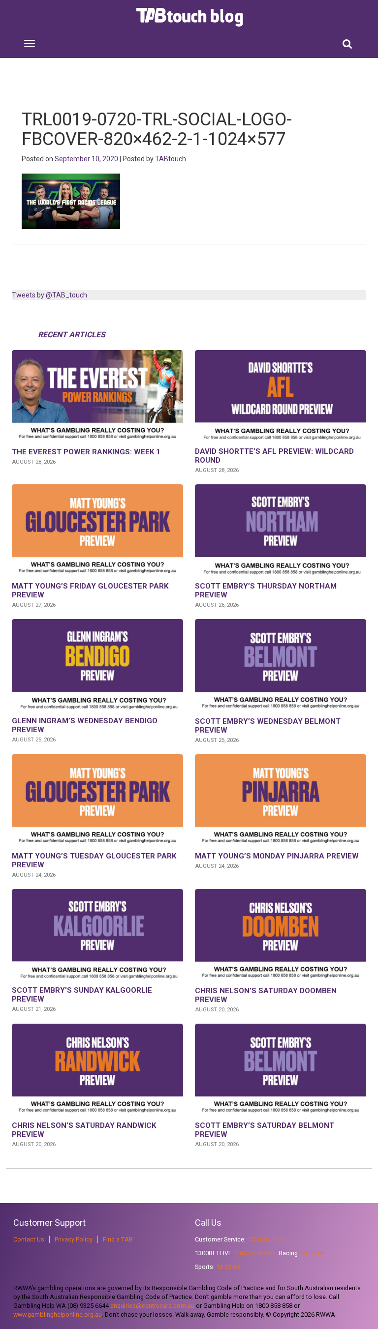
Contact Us (28, 1239)
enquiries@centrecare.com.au (152, 1305)
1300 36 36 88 (266, 1239)
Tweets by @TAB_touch (49, 295)
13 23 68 (228, 1266)
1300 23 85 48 (254, 1253)
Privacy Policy (74, 1239)
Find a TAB (118, 1239)
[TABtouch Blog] (190, 17)
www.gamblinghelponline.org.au (57, 1314)
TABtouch (170, 159)
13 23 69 (312, 1253)
